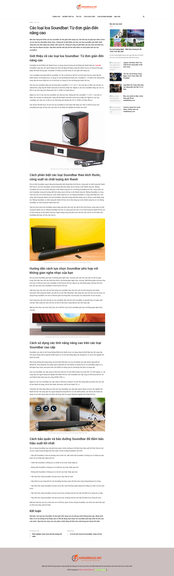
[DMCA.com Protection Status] (100, 570)
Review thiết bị (68, 16)
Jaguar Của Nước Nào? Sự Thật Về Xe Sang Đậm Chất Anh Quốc (132, 65)
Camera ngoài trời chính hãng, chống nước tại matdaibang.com (131, 109)
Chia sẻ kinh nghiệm (104, 16)
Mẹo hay (117, 16)
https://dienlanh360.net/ (86, 570)
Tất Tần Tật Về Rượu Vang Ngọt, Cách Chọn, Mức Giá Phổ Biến (132, 76)
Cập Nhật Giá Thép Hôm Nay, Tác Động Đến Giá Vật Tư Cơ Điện (133, 87)
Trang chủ (56, 16)
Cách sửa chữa (89, 16)
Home (31, 22)
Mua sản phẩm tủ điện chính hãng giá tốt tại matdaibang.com (133, 98)
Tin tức (79, 16)
